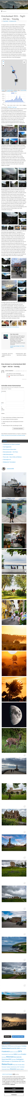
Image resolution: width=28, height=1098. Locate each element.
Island (12, 1054)
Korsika (19, 1054)
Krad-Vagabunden (7, 446)
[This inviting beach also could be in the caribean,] (14, 996)
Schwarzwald (4, 1069)
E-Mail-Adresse (2, 409)
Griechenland (5, 1054)
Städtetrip (22, 1069)
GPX (20, 1051)
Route (10, 1064)
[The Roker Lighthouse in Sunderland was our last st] (14, 766)
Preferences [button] (12, 1084)
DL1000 (17, 1048)
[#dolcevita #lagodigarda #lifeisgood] (14, 561)
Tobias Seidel (5, 21)
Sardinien (9, 1067)
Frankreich (6, 1051)
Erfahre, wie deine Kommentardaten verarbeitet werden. (13, 435)
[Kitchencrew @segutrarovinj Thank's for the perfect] (14, 535)
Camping (23, 1046)
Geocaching (15, 1051)
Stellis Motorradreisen (8, 454)
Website (2, 413)
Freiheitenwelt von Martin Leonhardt (11, 444)
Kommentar (2, 392)
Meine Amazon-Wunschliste (9, 449)
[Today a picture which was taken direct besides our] (14, 740)
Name (2, 403)
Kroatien (23, 1054)
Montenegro (4, 1057)
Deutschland (6, 1048)
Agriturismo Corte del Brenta (13, 327)
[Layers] (24, 62)
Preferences (14, 1094)
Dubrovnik (22, 1048)
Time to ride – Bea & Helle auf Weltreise (12, 457)
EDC (25, 1048)
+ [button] (3, 61)
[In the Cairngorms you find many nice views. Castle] (14, 893)
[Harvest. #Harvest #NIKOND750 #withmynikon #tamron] (14, 638)
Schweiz (8, 1069)
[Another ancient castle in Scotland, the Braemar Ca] (14, 868)
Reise (4, 1064)
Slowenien (13, 1069)
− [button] (3, 63)
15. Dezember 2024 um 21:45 (20, 370)
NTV (10, 1061)
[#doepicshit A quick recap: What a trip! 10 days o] (14, 484)
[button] (9, 131)
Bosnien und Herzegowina (15, 1046)
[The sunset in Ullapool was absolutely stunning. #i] (14, 1021)
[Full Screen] (3, 66)
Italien (15, 1054)
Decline (14, 1091)
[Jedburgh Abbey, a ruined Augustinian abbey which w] (14, 791)
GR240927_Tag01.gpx (12, 107)
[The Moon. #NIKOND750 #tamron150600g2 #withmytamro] (14, 714)
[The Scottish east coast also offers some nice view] (14, 945)
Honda (9, 1054)
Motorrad (9, 1057)
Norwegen (7, 1061)
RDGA (23, 1061)
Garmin (11, 1051)
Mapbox (15, 91)
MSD (10, 1059)
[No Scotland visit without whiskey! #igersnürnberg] (14, 919)
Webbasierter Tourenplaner (9, 462)
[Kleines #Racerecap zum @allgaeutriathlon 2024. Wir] (14, 510)
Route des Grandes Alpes (18, 1064)
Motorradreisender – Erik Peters (10, 452)
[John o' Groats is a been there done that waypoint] (14, 970)
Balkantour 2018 (6, 1046)
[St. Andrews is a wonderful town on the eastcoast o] (14, 842)
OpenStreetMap (10, 90)
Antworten (24, 379)
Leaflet (3, 90)
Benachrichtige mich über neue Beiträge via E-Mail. (12, 425)
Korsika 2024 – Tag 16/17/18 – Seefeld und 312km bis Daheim (7, 355)
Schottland (22, 1067)
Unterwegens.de (7, 459)
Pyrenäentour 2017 (16, 1061)
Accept (14, 1088)
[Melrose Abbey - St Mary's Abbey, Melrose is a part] (14, 817)
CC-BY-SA (8, 91)
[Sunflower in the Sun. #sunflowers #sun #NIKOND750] (14, 663)
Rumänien (4, 1067)
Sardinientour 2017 (15, 1067)
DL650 (12, 1048)
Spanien (18, 1069)
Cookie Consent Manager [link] (7, 1074)
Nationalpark (14, 1059)
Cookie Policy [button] (7, 1082)
